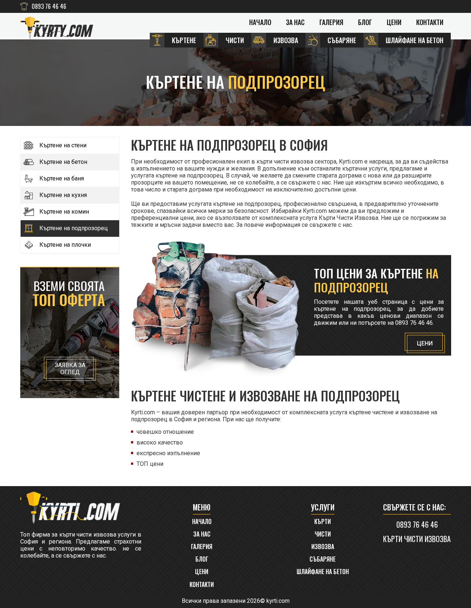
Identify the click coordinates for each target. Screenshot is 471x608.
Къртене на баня (61, 179)
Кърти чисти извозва (417, 538)
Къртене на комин (64, 212)
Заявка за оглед (70, 369)
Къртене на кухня (63, 195)
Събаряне (322, 559)
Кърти (322, 521)
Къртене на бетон (63, 162)
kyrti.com (278, 600)
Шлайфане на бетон (323, 571)
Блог (365, 22)
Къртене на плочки (65, 245)
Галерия (331, 22)
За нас (295, 22)
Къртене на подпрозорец (73, 228)
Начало (260, 22)
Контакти (429, 22)
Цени (394, 22)
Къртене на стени (62, 145)
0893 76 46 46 (49, 6)
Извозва (322, 546)
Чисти (323, 534)
